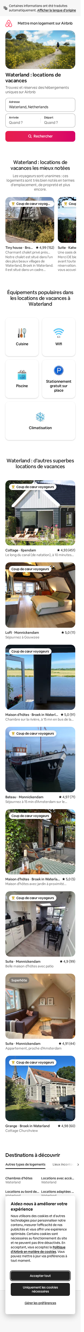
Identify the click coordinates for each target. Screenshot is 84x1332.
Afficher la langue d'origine (56, 10)
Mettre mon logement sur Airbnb (45, 23)
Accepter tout (40, 1276)
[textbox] (23, 122)
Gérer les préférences (40, 1303)
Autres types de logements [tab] (25, 1164)
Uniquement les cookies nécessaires (40, 1289)
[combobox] (40, 107)
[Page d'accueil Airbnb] (8, 23)
